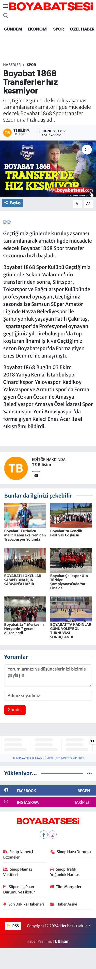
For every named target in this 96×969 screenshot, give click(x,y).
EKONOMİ (38, 29)
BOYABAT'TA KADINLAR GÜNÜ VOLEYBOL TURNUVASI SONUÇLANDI (70, 630)
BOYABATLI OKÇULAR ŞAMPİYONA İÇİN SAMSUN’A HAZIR (22, 580)
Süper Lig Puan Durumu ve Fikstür (19, 889)
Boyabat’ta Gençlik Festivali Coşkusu (66, 533)
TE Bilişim (61, 941)
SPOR (58, 29)
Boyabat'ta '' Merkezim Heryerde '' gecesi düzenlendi (24, 628)
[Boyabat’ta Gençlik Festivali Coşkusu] (71, 515)
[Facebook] (44, 834)
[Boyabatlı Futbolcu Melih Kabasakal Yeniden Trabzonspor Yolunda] (25, 515)
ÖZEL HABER (82, 29)
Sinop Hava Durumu (74, 851)
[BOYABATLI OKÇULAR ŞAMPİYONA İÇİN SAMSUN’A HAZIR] (25, 560)
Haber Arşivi (66, 904)
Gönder (15, 709)
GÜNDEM (13, 29)
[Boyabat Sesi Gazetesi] (51, 6)
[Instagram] (52, 834)
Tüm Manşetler (68, 886)
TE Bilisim (41, 464)
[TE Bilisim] (16, 467)
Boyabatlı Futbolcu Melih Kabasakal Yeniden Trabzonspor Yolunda (25, 535)
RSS (15, 925)
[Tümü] (89, 773)
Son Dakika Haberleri (26, 904)
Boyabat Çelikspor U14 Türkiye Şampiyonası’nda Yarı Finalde (69, 582)
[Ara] (5, 16)
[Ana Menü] (5, 6)
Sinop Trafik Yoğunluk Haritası (65, 872)
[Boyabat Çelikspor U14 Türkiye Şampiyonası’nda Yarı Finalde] (71, 560)
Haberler (12, 65)
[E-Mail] (36, 475)
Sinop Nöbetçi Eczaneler (18, 854)
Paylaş (15, 202)
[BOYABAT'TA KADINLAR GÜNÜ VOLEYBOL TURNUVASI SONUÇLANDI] (71, 608)
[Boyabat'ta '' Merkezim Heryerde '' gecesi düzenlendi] (25, 608)
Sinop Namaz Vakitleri (17, 872)
